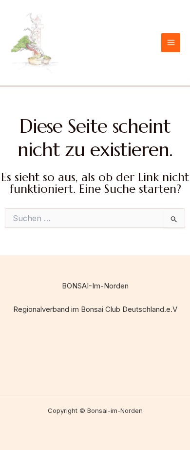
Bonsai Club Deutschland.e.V (129, 309)
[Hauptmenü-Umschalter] (170, 42)
